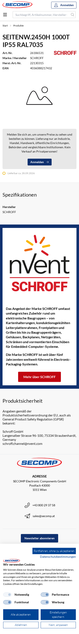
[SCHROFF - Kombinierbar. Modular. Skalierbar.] (39, 263)
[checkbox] (7, 594)
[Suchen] (73, 14)
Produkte (18, 25)
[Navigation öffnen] (5, 15)
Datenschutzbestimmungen (58, 556)
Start (5, 25)
